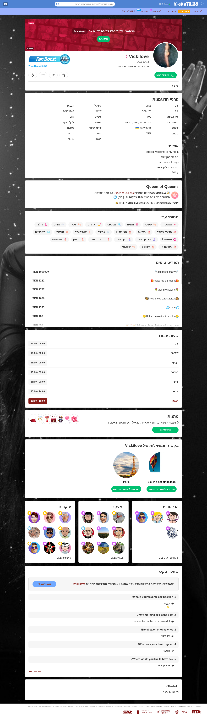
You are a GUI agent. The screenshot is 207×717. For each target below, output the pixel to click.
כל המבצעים (157, 11)
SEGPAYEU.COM (150, 706)
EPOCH (160, 706)
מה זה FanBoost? (37, 66)
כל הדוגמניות (198, 11)
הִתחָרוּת (144, 11)
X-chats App (128, 11)
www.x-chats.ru (176, 706)
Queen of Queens (124, 193)
